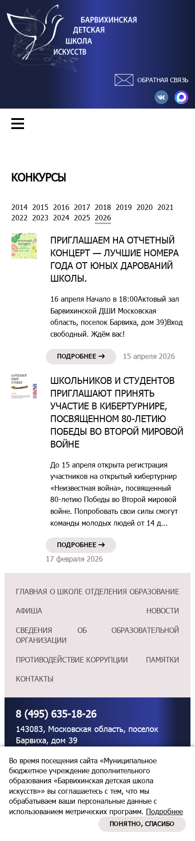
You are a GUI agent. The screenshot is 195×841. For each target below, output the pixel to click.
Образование (154, 591)
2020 (144, 207)
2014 (19, 207)
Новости (162, 610)
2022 (19, 217)
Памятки (162, 659)
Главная (31, 591)
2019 (124, 207)
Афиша (29, 610)
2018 (103, 207)
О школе (66, 591)
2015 (40, 207)
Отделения (106, 591)
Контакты (35, 678)
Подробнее (77, 356)
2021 (165, 207)
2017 (82, 207)
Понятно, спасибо (142, 823)
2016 (61, 207)
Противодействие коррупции (72, 659)
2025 (82, 217)
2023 (40, 217)
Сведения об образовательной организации (97, 635)
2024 (61, 217)
